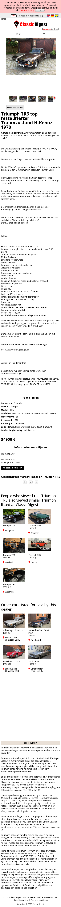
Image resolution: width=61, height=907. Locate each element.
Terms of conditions (39, 900)
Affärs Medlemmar (49, 897)
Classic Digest (30, 25)
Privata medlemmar (31, 897)
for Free (50, 29)
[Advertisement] (30, 709)
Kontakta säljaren (12, 467)
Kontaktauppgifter (21, 900)
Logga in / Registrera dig (31, 15)
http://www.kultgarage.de (15, 349)
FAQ (13, 16)
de (52, 15)
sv (56, 15)
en (48, 15)
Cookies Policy (27, 10)
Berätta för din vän (15, 107)
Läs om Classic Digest (13, 897)
